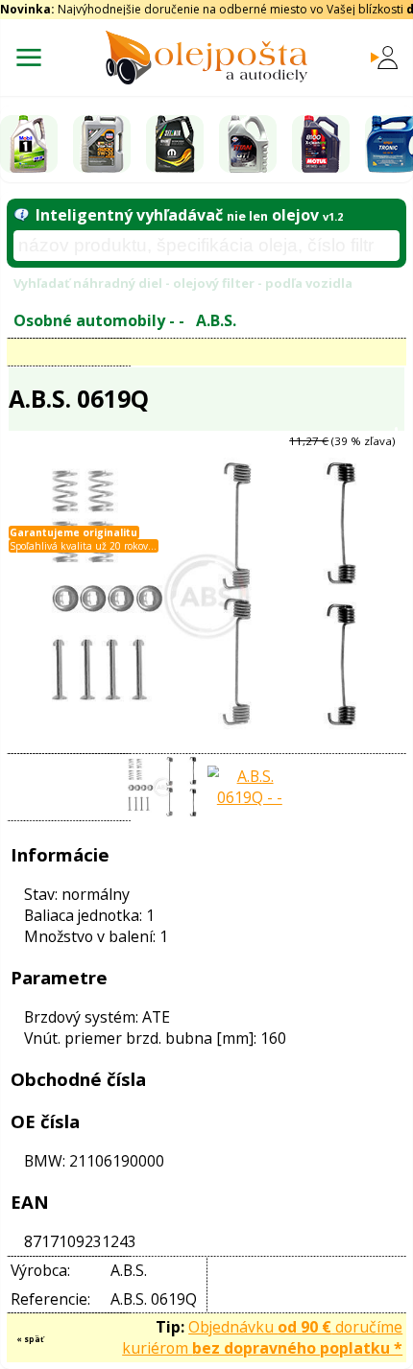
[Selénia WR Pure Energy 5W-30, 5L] (175, 144)
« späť (29, 1339)
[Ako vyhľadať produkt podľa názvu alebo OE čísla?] (20, 215)
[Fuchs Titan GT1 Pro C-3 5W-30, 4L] (248, 144)
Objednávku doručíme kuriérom (262, 1337)
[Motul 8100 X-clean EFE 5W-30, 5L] (321, 144)
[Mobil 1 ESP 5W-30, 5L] (29, 144)
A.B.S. (216, 320)
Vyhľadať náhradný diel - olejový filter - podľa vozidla (182, 283)
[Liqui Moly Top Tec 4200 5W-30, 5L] (102, 144)
